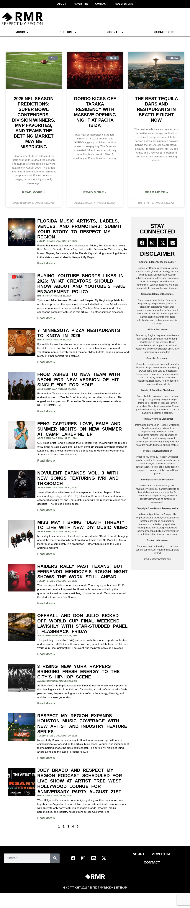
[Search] (55, 858)
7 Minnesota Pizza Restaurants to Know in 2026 (78, 333)
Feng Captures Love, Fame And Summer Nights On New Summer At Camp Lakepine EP (79, 429)
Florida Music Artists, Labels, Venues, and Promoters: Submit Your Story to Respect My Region (79, 228)
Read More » (33, 192)
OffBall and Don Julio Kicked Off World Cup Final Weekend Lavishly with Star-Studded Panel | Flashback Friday (82, 623)
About (139, 854)
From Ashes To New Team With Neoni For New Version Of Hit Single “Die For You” (78, 380)
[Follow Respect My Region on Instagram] (152, 242)
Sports (113, 32)
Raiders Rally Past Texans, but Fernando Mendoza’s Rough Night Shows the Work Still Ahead (82, 571)
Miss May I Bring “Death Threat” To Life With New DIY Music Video (82, 525)
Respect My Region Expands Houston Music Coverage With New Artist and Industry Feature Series (82, 723)
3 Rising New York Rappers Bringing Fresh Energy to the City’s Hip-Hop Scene (78, 672)
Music (20, 32)
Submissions (164, 32)
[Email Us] (172, 242)
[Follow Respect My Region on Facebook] (142, 242)
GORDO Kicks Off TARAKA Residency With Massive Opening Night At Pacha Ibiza (95, 112)
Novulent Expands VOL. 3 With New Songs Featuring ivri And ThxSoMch (78, 478)
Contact (152, 862)
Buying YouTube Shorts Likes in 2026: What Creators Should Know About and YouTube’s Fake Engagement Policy (81, 283)
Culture (66, 32)
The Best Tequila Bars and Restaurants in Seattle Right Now (156, 109)
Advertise (161, 854)
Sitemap (121, 887)
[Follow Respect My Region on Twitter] (162, 242)
